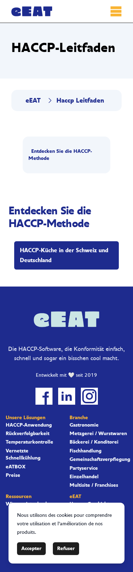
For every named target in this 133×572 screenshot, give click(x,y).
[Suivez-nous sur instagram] (89, 396)
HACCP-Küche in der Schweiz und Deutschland (64, 255)
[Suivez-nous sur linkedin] (66, 396)
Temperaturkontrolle (29, 442)
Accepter (31, 548)
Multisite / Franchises (94, 485)
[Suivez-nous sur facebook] (43, 396)
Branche (79, 417)
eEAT (33, 100)
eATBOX (16, 466)
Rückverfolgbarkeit (27, 433)
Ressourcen (19, 496)
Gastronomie (84, 425)
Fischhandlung (85, 451)
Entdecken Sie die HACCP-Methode (60, 155)
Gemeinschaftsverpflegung (99, 459)
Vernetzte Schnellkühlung (23, 454)
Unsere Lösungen (25, 417)
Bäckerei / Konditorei (94, 442)
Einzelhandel (84, 476)
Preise (13, 475)
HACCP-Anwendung (29, 425)
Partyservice (84, 468)
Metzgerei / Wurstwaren (98, 433)
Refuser (66, 548)
